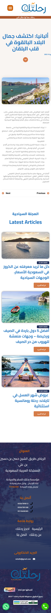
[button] (10, 8)
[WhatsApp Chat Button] (5, 606)
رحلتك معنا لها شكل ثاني (25, 17)
